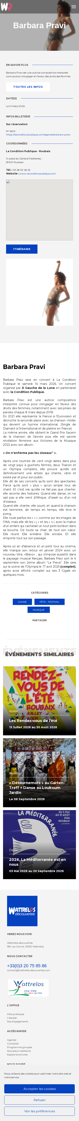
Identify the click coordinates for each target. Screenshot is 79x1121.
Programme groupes (19, 1047)
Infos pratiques (15, 1014)
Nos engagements (17, 1021)
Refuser (40, 1100)
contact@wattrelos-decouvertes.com (28, 970)
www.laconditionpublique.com (37, 173)
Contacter (13, 1043)
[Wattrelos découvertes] (6, 7)
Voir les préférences (39, 1111)
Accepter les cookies (39, 1089)
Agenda (11, 1039)
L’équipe (12, 1017)
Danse (22, 601)
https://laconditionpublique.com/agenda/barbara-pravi (38, 134)
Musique (39, 609)
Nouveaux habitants (19, 1050)
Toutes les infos (28, 86)
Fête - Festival (49, 601)
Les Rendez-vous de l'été (33, 720)
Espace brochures (17, 1054)
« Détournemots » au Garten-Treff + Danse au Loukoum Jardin (37, 788)
